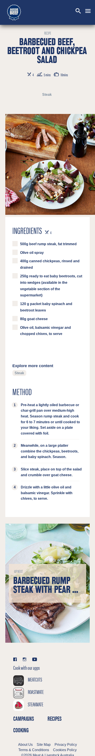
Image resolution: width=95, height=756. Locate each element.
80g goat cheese (34, 319)
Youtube (34, 659)
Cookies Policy (65, 750)
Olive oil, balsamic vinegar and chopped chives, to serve (45, 331)
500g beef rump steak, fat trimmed (48, 244)
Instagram (24, 659)
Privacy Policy (66, 744)
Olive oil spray (32, 253)
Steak (47, 94)
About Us (25, 744)
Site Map (44, 744)
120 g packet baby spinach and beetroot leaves (46, 307)
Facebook (16, 659)
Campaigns (23, 719)
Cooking (21, 730)
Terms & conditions (33, 750)
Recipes (55, 719)
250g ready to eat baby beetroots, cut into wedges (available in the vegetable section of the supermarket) (51, 285)
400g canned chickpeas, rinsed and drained (50, 264)
